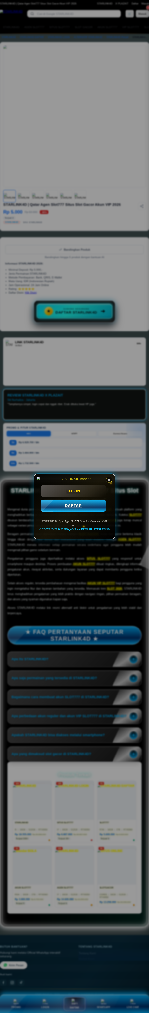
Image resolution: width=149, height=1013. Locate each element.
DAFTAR (73, 505)
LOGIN (73, 491)
